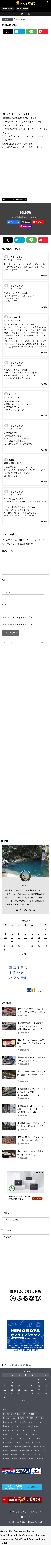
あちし (11, 394)
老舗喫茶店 (16, 1454)
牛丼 (30, 1450)
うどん (22, 1418)
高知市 (40, 1459)
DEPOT (34, 1414)
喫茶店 (28, 1446)
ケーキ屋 (17, 1430)
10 (5, 938)
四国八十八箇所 (40, 1446)
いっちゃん (13, 286)
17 (5, 942)
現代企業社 (41, 1450)
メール (6, 592)
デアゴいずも (32, 1434)
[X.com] (25, 14)
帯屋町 (14, 1450)
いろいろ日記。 (20, 1522)
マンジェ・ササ (23, 1442)
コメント (7, 551)
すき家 (40, 1418)
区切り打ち (8, 1446)
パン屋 (40, 1438)
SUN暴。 (12, 460)
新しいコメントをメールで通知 (18, 617)
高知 (32, 1459)
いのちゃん (13, 257)
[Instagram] (29, 14)
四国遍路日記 (8, 8)
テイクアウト (9, 1434)
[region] (25, 171)
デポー (24, 1438)
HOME (5, 1365)
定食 (6, 1450)
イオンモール (9, 1426)
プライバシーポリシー (20, 1512)
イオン (43, 1422)
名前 (5, 580)
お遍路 (31, 1418)
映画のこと (22, 200)
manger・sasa (10, 1418)
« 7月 (24, 954)
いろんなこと (7, 19)
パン (32, 1438)
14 (32, 938)
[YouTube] (38, 222)
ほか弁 (19, 1422)
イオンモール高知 (24, 1426)
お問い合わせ (23, 8)
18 (12, 942)
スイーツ (38, 1430)
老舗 (6, 1454)
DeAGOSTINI (21, 1414)
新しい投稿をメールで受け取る (18, 624)
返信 (45, 276)
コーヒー (28, 1430)
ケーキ (7, 1430)
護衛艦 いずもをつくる (32, 1454)
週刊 (15, 1459)
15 (39, 938)
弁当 (23, 1450)
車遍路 (7, 1459)
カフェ (37, 1426)
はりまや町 (8, 1422)
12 (19, 938)
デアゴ (20, 1434)
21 (32, 942)
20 (25, 942)
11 (12, 938)
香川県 (24, 1459)
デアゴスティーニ (11, 1438)
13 (25, 938)
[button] (48, 3)
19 (19, 942)
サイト (5, 605)
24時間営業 (9, 1414)
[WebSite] (17, 910)
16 (45, 938)
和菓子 (19, 1446)
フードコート (9, 1442)
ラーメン (37, 1442)
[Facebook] (22, 14)
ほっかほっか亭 (31, 1422)
